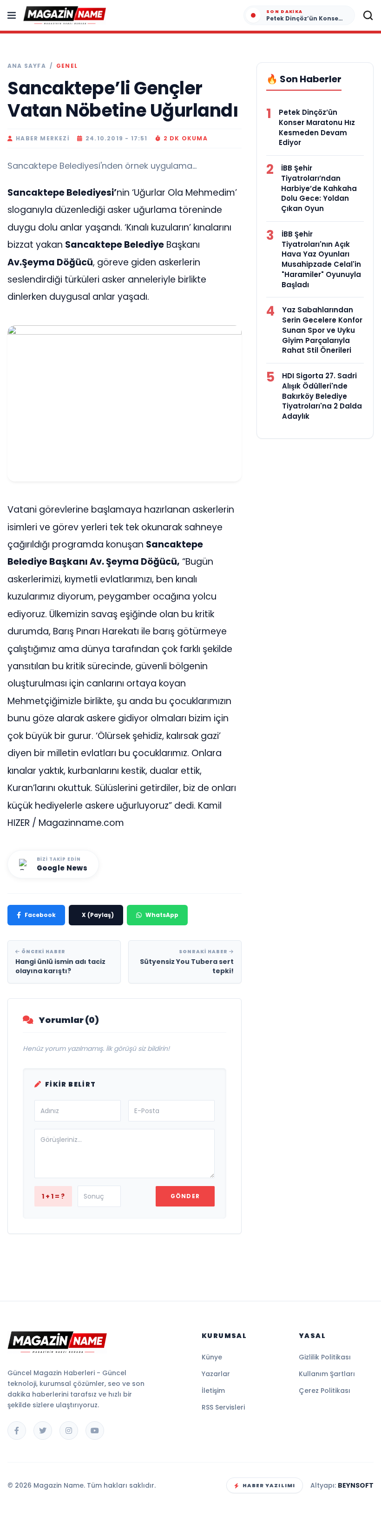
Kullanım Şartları (327, 1373)
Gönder (185, 1196)
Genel (67, 66)
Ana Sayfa (26, 66)
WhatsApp (161, 915)
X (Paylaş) (98, 915)
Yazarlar (216, 1373)
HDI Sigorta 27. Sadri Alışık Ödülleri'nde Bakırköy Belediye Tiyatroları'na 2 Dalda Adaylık (322, 396)
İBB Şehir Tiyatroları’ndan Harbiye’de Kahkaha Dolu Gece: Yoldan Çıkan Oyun (319, 188)
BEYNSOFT (356, 1485)
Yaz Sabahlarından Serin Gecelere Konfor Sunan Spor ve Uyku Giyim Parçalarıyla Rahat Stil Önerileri (322, 330)
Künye (212, 1357)
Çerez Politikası (324, 1390)
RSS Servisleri (223, 1407)
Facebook (40, 915)
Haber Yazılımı (269, 1485)
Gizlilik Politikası (325, 1357)
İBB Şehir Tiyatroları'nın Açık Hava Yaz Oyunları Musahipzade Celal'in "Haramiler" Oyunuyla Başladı (321, 259)
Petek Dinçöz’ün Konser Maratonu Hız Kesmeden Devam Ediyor (317, 127)
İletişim (213, 1390)
